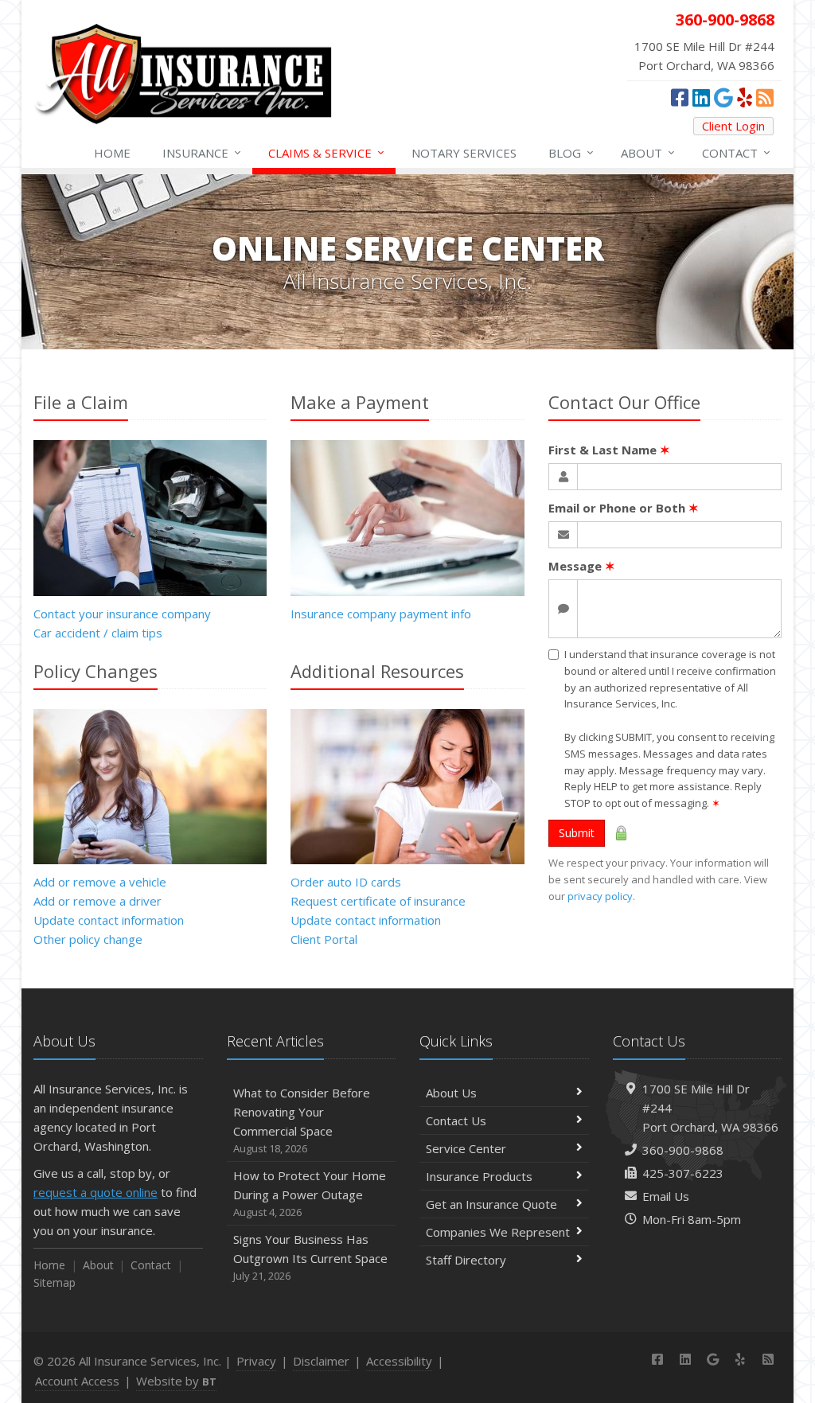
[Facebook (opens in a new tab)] (679, 97)
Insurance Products (479, 1176)
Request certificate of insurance (378, 901)
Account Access (77, 1381)
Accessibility (399, 1361)
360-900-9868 (682, 1150)
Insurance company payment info (381, 614)
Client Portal (324, 939)
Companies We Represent (498, 1232)
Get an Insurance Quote (491, 1204)
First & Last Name (609, 450)
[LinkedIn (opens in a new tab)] (701, 97)
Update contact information (108, 920)
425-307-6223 (682, 1173)
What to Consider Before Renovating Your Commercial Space (301, 1120)
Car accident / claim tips (97, 633)
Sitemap (54, 1282)
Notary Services (464, 153)
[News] (765, 97)
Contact (736, 152)
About (648, 152)
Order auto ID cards (346, 882)
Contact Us (456, 1120)
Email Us (665, 1196)
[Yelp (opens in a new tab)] (744, 97)
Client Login (733, 126)
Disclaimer (321, 1361)
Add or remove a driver (97, 901)
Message (581, 566)
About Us (451, 1093)
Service (326, 152)
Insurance (201, 152)
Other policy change (87, 939)
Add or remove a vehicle (99, 882)
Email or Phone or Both (623, 508)
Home (112, 153)
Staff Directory (466, 1260)
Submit (577, 832)
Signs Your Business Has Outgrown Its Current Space (310, 1257)
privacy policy (600, 896)
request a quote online (95, 1192)
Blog (571, 152)
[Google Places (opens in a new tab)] (723, 97)
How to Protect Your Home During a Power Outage (309, 1193)
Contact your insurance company (122, 614)
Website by (176, 1381)
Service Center (466, 1148)
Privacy (256, 1361)
